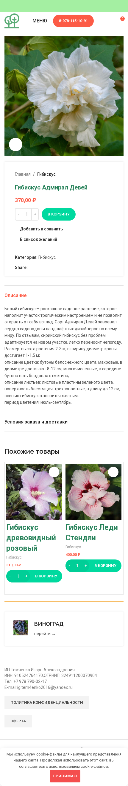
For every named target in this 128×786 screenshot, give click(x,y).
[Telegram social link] (51, 268)
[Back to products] (102, 174)
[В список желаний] (54, 472)
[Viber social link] (58, 268)
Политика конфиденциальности (46, 702)
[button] (34, 576)
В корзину (59, 214)
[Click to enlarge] (15, 144)
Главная (23, 174)
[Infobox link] (64, 628)
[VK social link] (44, 268)
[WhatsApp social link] (38, 268)
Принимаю (65, 776)
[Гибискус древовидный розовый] (34, 492)
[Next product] (109, 174)
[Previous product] (95, 174)
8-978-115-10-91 (73, 21)
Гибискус (46, 174)
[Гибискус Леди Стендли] (93, 492)
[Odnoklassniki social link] (31, 268)
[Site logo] (11, 20)
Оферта (18, 721)
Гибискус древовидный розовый (31, 538)
